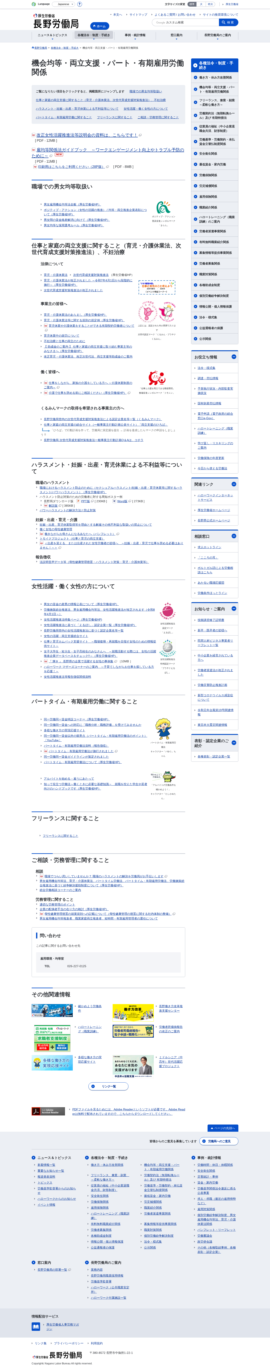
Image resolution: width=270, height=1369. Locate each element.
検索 (230, 22)
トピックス (45, 1182)
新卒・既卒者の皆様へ (212, 630)
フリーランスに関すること (114, 117)
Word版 (122, 501)
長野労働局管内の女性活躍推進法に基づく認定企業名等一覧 (84, 630)
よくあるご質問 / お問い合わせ (175, 14)
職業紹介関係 (208, 207)
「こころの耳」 (208, 557)
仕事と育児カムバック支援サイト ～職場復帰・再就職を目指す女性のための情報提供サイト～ (100, 644)
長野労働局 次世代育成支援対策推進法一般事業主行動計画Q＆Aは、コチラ (93, 440)
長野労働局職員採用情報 (107, 1275)
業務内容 (97, 1269)
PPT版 (85, 501)
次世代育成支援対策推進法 (91, 275)
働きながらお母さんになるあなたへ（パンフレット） (80, 534)
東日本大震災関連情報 (212, 724)
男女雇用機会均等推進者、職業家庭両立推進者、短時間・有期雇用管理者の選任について (99, 918)
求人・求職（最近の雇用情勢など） (216, 1201)
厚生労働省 (232, 4)
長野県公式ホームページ (214, 520)
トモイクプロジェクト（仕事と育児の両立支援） (72, 538)
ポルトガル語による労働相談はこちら (215, 570)
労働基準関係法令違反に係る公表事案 (216, 1191)
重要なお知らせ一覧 (51, 1170)
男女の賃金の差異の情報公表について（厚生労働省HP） (81, 604)
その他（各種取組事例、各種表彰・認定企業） (216, 1250)
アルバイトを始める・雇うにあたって (69, 778)
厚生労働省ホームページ (214, 510)
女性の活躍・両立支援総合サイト (66, 636)
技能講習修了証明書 (211, 620)
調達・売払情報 (208, 378)
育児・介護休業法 (56, 275)
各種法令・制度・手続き (216, 65)
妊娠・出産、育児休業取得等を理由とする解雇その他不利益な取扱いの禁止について (96, 524)
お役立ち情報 (205, 357)
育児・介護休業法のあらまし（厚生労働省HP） (75, 314)
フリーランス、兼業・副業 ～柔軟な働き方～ (218, 102)
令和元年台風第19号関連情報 (216, 712)
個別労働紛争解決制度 (214, 295)
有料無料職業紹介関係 (214, 242)
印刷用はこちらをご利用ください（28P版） (71, 167)
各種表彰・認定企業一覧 (214, 756)
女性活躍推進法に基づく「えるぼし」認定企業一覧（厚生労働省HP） (90, 625)
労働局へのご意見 (219, 1141)
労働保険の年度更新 (211, 458)
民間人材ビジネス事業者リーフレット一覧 (215, 643)
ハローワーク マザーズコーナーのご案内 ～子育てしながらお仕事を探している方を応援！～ (99, 669)
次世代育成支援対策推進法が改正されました (73, 290)
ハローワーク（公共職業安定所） (110, 1289)
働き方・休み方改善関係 (215, 77)
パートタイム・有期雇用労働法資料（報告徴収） (76, 745)
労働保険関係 (208, 175)
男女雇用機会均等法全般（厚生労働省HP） (72, 204)
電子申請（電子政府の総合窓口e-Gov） (215, 416)
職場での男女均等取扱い (146, 91)
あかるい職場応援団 (211, 582)
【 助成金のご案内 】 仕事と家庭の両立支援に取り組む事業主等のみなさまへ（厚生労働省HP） (88, 349)
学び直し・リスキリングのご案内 (215, 445)
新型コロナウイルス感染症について (215, 697)
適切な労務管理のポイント (57, 904)
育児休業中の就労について (61, 335)
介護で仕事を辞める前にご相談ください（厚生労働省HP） (88, 392)
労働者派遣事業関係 (212, 231)
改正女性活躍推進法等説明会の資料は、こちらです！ (87, 135)
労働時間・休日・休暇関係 (215, 1164)
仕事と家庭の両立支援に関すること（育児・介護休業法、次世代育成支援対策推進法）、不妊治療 (101, 100)
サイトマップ (138, 14)
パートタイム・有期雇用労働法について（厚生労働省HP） (83, 762)
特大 (210, 4)
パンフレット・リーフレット (216, 1229)
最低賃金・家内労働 (212, 164)
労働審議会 (204, 1235)
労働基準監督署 (101, 1281)
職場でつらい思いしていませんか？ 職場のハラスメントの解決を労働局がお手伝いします (104, 876)
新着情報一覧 (46, 1164)
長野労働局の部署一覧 (52, 1269)
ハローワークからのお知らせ (57, 1198)
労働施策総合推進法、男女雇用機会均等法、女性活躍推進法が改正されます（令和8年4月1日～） (99, 612)
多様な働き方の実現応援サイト (64, 730)
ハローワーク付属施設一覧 (108, 1297)
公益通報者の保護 (211, 328)
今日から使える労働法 (212, 468)
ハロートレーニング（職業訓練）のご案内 (217, 219)
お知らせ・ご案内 (209, 609)
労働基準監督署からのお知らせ (57, 1191)
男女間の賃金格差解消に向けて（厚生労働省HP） (77, 219)
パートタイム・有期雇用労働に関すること (64, 117)
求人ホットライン (209, 547)
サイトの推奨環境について (220, 14)
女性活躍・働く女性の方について (146, 108)
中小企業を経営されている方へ (215, 658)
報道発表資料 (46, 1176)
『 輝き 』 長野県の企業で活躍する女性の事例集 (81, 661)
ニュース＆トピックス (54, 1158)
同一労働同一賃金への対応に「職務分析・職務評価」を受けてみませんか (92, 724)
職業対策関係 (208, 274)
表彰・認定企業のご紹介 (211, 743)
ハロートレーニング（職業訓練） (215, 431)
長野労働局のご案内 (106, 1262)
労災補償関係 (208, 186)
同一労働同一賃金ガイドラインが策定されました (76, 756)
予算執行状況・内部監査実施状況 (215, 391)
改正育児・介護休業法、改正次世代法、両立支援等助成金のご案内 (88, 356)
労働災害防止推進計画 (212, 685)
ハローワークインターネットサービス (215, 497)
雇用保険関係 (208, 196)
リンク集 (41, 1343)
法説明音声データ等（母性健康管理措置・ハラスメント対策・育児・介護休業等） (94, 562)
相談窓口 (202, 536)
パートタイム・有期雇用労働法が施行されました (81, 751)
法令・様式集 (208, 317)
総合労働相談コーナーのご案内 (60, 890)
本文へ (117, 14)
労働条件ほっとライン (212, 593)
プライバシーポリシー (69, 1343)
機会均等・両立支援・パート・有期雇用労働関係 (217, 89)
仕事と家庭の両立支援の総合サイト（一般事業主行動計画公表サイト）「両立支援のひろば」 (106, 424)
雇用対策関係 (206, 1209)
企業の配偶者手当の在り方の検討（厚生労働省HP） (74, 909)
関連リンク (203, 484)
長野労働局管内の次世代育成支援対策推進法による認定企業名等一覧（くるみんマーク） (103, 419)
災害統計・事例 (207, 1176)
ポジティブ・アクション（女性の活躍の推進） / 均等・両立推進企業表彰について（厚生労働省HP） (95, 212)
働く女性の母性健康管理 (56, 529)
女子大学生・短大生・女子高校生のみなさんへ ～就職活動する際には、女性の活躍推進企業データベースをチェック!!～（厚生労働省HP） (100, 653)
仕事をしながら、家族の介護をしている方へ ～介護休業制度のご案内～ (88, 385)
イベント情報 (46, 1204)
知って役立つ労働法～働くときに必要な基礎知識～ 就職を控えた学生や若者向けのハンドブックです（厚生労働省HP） (95, 786)
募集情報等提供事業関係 (215, 252)
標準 (191, 4)
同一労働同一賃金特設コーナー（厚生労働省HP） (77, 719)
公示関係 (205, 338)
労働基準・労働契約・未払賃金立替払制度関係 (217, 142)
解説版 (53, 505)
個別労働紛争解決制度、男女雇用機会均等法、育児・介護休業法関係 (216, 1219)
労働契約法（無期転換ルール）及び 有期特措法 (217, 115)
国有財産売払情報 (209, 403)
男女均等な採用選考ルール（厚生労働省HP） (74, 225)
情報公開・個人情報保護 (215, 306)
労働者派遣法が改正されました (215, 672)
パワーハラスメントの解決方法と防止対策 (68, 510)
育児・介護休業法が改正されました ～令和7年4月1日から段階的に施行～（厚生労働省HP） (88, 282)
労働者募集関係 (209, 263)
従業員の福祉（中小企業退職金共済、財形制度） (217, 128)
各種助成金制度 (209, 285)
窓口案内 (44, 1262)
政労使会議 (204, 1241)
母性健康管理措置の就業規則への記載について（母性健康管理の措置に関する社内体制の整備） (108, 913)
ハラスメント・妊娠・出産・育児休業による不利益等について (77, 108)
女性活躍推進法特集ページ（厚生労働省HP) (73, 619)
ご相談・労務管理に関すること (158, 117)
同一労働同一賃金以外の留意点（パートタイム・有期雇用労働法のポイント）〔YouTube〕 (95, 738)
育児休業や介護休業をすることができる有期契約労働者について (91, 325)
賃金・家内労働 (207, 1182)
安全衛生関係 (208, 153)
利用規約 (97, 1343)
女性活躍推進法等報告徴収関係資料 (67, 676)
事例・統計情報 (209, 1158)
